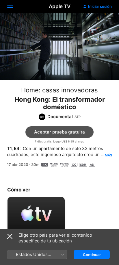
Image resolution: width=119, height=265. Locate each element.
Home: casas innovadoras (59, 90)
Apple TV (59, 6)
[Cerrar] (9, 236)
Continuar (92, 254)
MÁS (108, 155)
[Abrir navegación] (13, 6)
